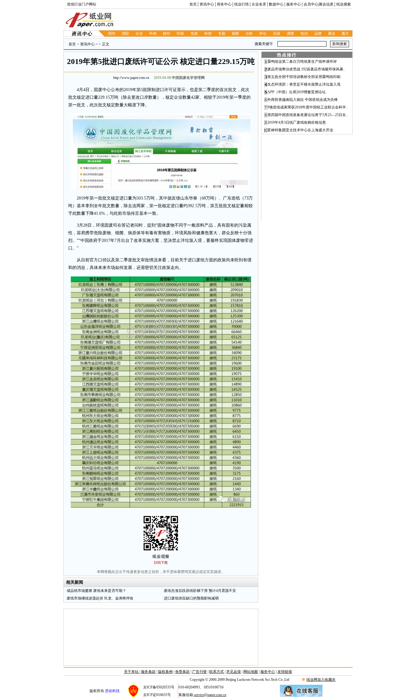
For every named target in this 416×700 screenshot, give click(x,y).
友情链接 (284, 672)
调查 (290, 33)
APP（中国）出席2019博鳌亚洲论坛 (296, 92)
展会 (331, 33)
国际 (125, 33)
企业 (139, 33)
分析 (249, 33)
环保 (153, 33)
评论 (262, 33)
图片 (345, 33)
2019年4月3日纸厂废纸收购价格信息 (296, 122)
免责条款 (182, 672)
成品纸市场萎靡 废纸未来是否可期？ (96, 591)
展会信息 (326, 4)
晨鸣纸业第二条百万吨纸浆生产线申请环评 (302, 61)
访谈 (276, 33)
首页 (193, 4)
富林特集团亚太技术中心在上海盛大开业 (300, 130)
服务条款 (148, 672)
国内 (111, 33)
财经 (166, 33)
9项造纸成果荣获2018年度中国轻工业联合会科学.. (307, 107)
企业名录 (259, 4)
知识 (304, 33)
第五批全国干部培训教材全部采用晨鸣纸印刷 (303, 77)
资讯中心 (206, 4)
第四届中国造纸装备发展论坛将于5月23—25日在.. (307, 115)
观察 (235, 33)
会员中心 (311, 4)
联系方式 (216, 672)
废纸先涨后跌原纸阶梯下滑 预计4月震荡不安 (200, 591)
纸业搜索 (343, 4)
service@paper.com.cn (210, 695)
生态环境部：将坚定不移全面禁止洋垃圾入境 (303, 84)
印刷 (180, 33)
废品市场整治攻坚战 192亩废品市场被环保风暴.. (306, 69)
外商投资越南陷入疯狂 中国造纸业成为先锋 (302, 99)
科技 (208, 33)
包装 (194, 33)
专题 (221, 33)
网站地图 (250, 672)
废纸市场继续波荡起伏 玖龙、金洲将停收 (100, 598)
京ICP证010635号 (157, 695)
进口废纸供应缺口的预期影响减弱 (191, 598)
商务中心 (224, 4)
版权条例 (165, 672)
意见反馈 (233, 672)
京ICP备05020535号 (159, 687)
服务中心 (293, 4)
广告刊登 (199, 672)
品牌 (318, 33)
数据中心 (276, 4)
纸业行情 (241, 4)
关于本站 (131, 672)
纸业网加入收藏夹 (321, 679)
